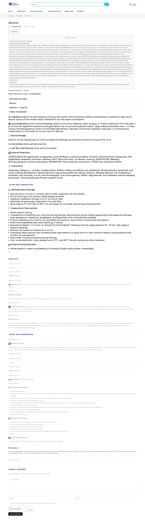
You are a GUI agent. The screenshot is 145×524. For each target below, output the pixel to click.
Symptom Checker (37, 11)
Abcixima (13, 22)
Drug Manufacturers (54, 11)
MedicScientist (17, 26)
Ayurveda (80, 11)
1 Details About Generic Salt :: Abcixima (20, 41)
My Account (21, 11)
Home (10, 11)
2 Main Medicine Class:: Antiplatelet (19, 43)
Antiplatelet (14, 32)
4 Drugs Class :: (13, 80)
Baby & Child (69, 11)
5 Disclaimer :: (13, 82)
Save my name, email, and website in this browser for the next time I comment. (33, 503)
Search (106, 4)
